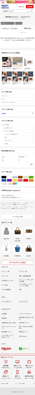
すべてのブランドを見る (17, 262)
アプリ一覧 (21, 383)
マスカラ (18, 23)
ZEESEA (3, 113)
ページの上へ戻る (17, 216)
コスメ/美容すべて (7, 128)
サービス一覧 (4, 383)
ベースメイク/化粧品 (8, 131)
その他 (6, 143)
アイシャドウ (7, 140)
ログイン (21, 7)
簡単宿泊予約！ (29, 366)
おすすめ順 (14, 28)
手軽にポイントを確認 (29, 377)
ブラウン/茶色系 (22, 177)
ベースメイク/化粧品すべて (11, 134)
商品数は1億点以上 (6, 366)
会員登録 (29, 7)
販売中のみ (6, 28)
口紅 (5, 137)
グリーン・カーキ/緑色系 (33, 177)
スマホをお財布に (17, 377)
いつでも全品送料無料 (17, 366)
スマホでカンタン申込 (5, 377)
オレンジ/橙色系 (33, 180)
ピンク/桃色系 (22, 180)
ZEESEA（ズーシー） (6, 23)
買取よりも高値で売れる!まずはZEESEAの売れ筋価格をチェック (11, 196)
